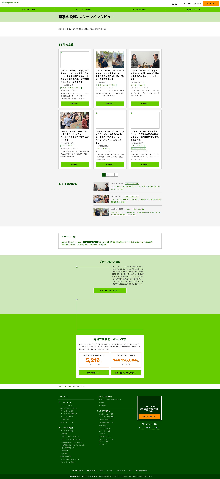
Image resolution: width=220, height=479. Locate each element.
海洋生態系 (148, 242)
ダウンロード (103, 444)
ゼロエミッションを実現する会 (71, 439)
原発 (100, 244)
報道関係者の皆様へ (66, 456)
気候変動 (112, 242)
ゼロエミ (64, 242)
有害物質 (80, 244)
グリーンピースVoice (66, 416)
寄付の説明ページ (93, 373)
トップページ (62, 386)
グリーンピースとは (66, 405)
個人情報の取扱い (77, 470)
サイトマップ (121, 470)
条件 (101, 470)
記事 (69, 386)
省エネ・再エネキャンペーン (70, 436)
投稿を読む (74, 103)
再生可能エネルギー (123, 242)
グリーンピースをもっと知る (109, 290)
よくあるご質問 (186, 3)
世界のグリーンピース (66, 422)
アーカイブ (110, 470)
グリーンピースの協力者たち (68, 413)
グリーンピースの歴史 (66, 411)
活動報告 (101, 402)
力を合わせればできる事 (106, 414)
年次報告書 (102, 405)
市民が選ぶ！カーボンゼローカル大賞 (73, 445)
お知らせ (105, 242)
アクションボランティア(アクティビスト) (106, 440)
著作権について (91, 470)
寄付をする (210, 3)
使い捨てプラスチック (137, 242)
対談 (99, 242)
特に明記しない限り (104, 476)
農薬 (86, 244)
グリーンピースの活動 (66, 431)
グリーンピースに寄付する (106, 416)
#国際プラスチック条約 (138, 148)
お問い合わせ (197, 3)
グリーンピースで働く (105, 431)
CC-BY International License (132, 476)
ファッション (93, 244)
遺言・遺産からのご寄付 (107, 422)
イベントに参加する (105, 428)
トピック (63, 87)
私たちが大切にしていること (68, 408)
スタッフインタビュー (74, 87)
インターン (102, 433)
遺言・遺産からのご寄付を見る (125, 373)
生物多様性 (65, 244)
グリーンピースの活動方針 (68, 462)
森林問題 (73, 244)
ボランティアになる (104, 436)
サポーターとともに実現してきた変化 (110, 399)
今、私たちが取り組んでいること (70, 459)
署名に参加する (103, 425)
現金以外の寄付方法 (106, 419)
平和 (105, 244)
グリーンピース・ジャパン (69, 90)
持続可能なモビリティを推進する (72, 442)
